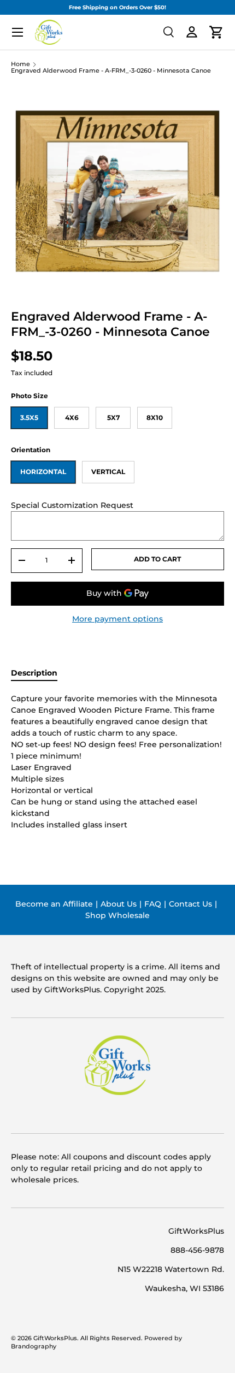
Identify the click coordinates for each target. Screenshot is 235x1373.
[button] (216, 32)
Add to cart (157, 559)
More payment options (117, 619)
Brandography (33, 1346)
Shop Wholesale (117, 915)
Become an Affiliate (54, 904)
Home (20, 65)
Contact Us (190, 904)
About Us (119, 904)
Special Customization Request (72, 505)
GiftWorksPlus (55, 1338)
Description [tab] (34, 673)
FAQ (152, 904)
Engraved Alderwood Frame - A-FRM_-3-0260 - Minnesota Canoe (111, 71)
